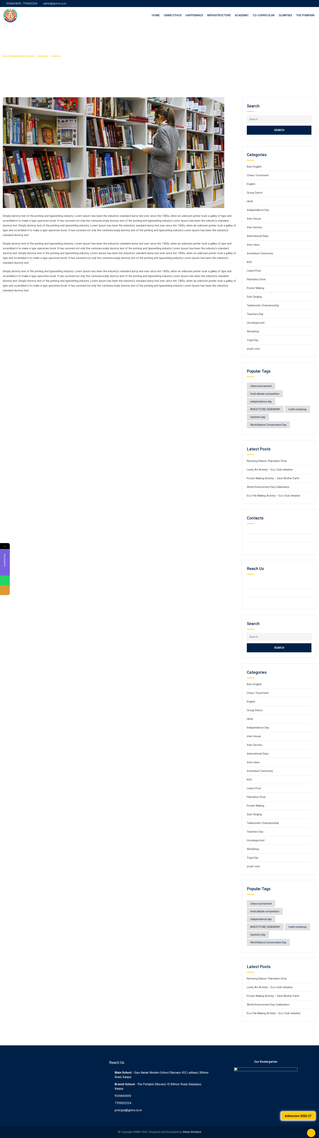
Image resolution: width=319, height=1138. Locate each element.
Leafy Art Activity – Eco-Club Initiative (270, 469)
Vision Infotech (192, 1132)
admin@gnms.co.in (54, 3)
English (251, 184)
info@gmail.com (262, 546)
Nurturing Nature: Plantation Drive (267, 461)
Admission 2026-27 (298, 1116)
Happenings (194, 15)
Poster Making (255, 288)
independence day (261, 401)
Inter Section (254, 227)
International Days (258, 236)
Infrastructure (219, 15)
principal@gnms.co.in (128, 1110)
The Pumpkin (305, 15)
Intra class (253, 244)
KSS (249, 262)
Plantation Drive (256, 279)
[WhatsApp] (5, 580)
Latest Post (254, 270)
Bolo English (254, 166)
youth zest (253, 348)
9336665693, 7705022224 (21, 3)
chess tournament (261, 386)
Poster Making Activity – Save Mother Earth (273, 478)
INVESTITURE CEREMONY (265, 409)
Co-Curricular (264, 15)
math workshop (297, 409)
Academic (242, 15)
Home (156, 15)
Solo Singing (254, 296)
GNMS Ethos (172, 15)
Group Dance (255, 192)
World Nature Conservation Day (268, 424)
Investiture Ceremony (260, 253)
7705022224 (123, 1103)
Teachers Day (255, 314)
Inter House (254, 218)
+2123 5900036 (262, 538)
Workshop (253, 331)
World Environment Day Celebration (268, 487)
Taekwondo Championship (263, 305)
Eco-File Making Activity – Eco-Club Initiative (273, 495)
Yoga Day (252, 340)
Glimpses (285, 15)
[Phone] (5, 590)
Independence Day (258, 210)
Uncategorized (255, 322)
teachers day (257, 417)
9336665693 (123, 1096)
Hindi (250, 201)
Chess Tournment (258, 175)
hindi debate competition (264, 393)
